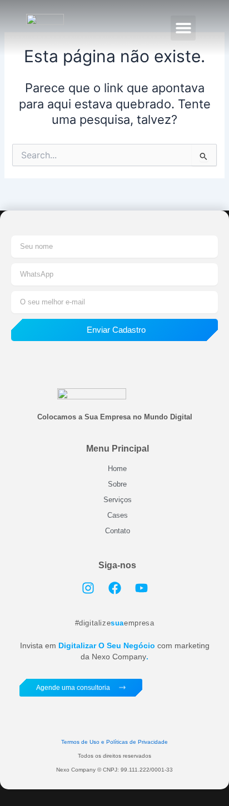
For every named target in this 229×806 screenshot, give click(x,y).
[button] (183, 28)
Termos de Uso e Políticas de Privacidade (114, 742)
